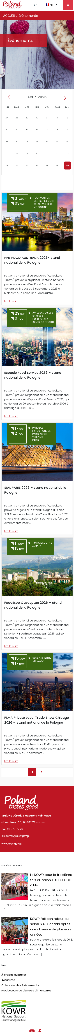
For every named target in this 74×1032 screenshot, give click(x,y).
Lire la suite (11, 301)
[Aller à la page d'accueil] (12, 5)
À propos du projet (13, 975)
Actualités (8, 980)
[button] (35, 5)
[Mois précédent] (9, 97)
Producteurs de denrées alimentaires (26, 990)
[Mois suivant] (64, 97)
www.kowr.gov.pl (11, 843)
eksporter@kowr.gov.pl (15, 836)
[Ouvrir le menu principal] (68, 5)
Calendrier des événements (20, 985)
